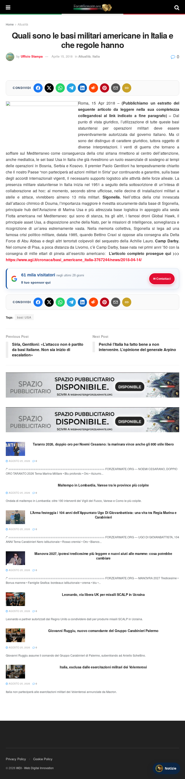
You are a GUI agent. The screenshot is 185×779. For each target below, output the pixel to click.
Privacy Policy (16, 759)
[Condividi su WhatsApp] (60, 88)
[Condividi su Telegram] (71, 88)
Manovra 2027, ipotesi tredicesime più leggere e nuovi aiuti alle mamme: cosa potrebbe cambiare (103, 556)
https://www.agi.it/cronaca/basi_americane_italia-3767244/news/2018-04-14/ (74, 259)
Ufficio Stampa (32, 56)
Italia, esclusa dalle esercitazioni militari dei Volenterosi (103, 667)
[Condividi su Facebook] (38, 88)
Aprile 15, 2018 (62, 56)
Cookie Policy (43, 759)
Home (10, 24)
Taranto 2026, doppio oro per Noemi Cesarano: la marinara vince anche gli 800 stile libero (103, 444)
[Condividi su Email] (115, 88)
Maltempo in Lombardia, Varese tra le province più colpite (103, 485)
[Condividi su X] (49, 88)
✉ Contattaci (162, 278)
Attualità (23, 24)
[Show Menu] (8, 7)
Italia (96, 56)
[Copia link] (126, 88)
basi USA (24, 317)
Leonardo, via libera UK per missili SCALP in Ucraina (103, 594)
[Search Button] (176, 7)
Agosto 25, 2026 (19, 461)
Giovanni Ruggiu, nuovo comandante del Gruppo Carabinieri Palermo (103, 630)
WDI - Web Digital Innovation (35, 768)
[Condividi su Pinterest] (104, 88)
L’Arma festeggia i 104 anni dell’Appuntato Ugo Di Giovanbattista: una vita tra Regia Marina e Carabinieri (103, 515)
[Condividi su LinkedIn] (82, 88)
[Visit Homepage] (92, 7)
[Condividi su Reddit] (93, 88)
